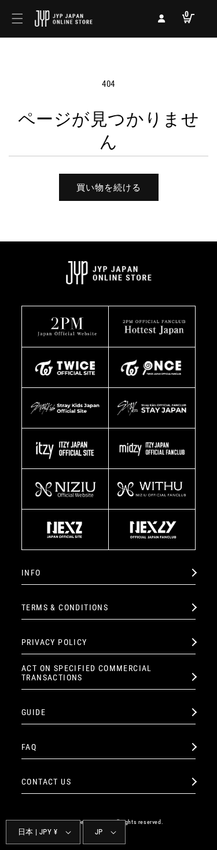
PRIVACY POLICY (54, 642)
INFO (31, 572)
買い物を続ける (108, 187)
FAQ (28, 747)
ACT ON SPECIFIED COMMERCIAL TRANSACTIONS (86, 673)
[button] (17, 18)
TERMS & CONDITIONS (64, 607)
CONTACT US (46, 781)
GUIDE (33, 712)
